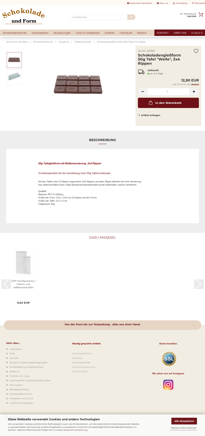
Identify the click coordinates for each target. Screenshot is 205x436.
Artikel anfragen (150, 115)
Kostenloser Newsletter (140, 3)
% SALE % (197, 32)
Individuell (126, 32)
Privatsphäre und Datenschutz (26, 367)
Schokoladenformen (15, 32)
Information (16, 385)
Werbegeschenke (19, 389)
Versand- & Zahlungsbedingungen (28, 362)
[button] (143, 91)
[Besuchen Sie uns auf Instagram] (168, 384)
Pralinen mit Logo (19, 376)
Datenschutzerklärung (75, 430)
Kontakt (163, 32)
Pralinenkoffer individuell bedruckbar (30, 380)
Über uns (163, 3)
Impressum (15, 349)
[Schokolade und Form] (23, 16)
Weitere (141, 32)
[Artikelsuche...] (131, 17)
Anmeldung (181, 3)
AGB (12, 353)
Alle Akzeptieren (184, 421)
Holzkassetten (40, 32)
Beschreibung (102, 140)
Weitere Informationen (183, 427)
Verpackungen (62, 32)
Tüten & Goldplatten (88, 32)
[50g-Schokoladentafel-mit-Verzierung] (79, 85)
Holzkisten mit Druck (21, 398)
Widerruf (14, 371)
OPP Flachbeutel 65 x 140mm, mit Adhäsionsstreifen (23, 284)
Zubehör (110, 32)
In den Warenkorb (168, 102)
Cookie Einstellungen (21, 402)
